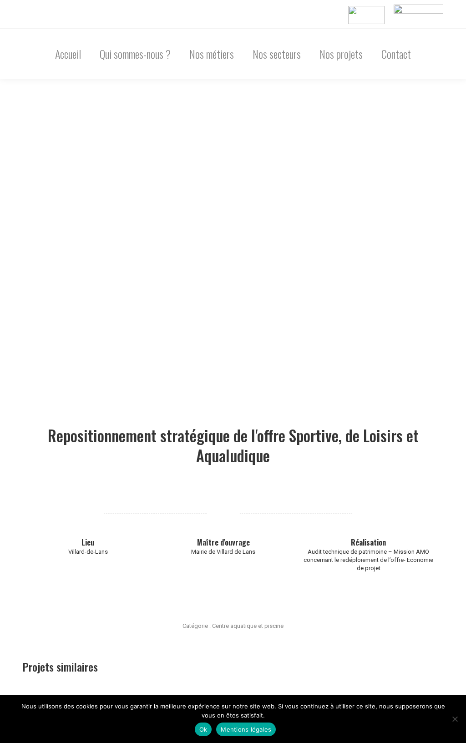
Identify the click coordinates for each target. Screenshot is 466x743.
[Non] (454, 718)
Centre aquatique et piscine (248, 625)
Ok (203, 729)
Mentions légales (246, 729)
